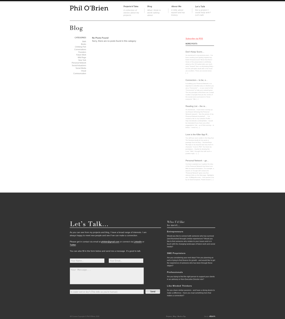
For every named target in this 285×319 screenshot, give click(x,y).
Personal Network (79, 63)
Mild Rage (82, 57)
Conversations (80, 49)
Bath (84, 41)
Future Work (81, 55)
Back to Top (182, 316)
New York (82, 60)
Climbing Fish (80, 47)
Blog (174, 316)
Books (83, 44)
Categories (80, 38)
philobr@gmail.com (110, 241)
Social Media (81, 68)
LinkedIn (138, 241)
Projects (169, 316)
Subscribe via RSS (194, 38)
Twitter (73, 245)
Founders (82, 52)
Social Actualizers (79, 65)
